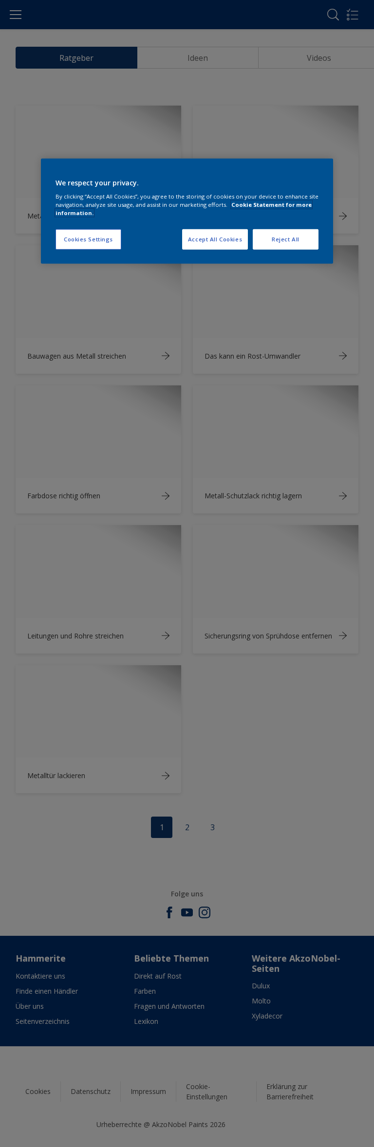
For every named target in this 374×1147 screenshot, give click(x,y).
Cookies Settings (88, 239)
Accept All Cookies (215, 239)
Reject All (285, 239)
